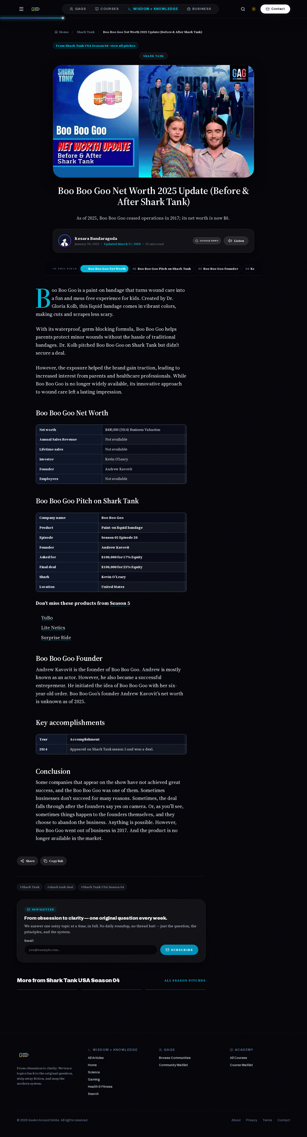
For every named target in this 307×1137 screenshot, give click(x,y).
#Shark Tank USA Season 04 (102, 887)
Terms (267, 1120)
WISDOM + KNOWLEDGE (155, 9)
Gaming (94, 1079)
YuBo (47, 617)
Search (93, 1094)
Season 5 (120, 603)
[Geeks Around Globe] (24, 1055)
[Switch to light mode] (254, 9)
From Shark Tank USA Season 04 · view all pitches (96, 45)
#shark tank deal (60, 887)
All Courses (238, 1058)
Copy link (56, 861)
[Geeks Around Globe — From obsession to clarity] (35, 9)
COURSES (109, 9)
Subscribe (182, 950)
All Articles (96, 1058)
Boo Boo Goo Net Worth (104, 268)
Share (30, 861)
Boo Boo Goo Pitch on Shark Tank (162, 268)
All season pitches (185, 980)
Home (92, 1065)
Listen (239, 241)
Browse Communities (175, 1058)
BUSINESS (201, 9)
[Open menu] (21, 9)
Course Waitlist (241, 1065)
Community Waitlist (173, 1065)
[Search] (243, 9)
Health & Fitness (100, 1086)
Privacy (251, 1120)
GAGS (80, 9)
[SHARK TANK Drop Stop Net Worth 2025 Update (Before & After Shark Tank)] (175, 989)
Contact (278, 9)
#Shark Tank (30, 887)
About (236, 1120)
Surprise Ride (56, 637)
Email (28, 940)
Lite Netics (53, 627)
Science (94, 1072)
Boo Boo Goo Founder (218, 268)
